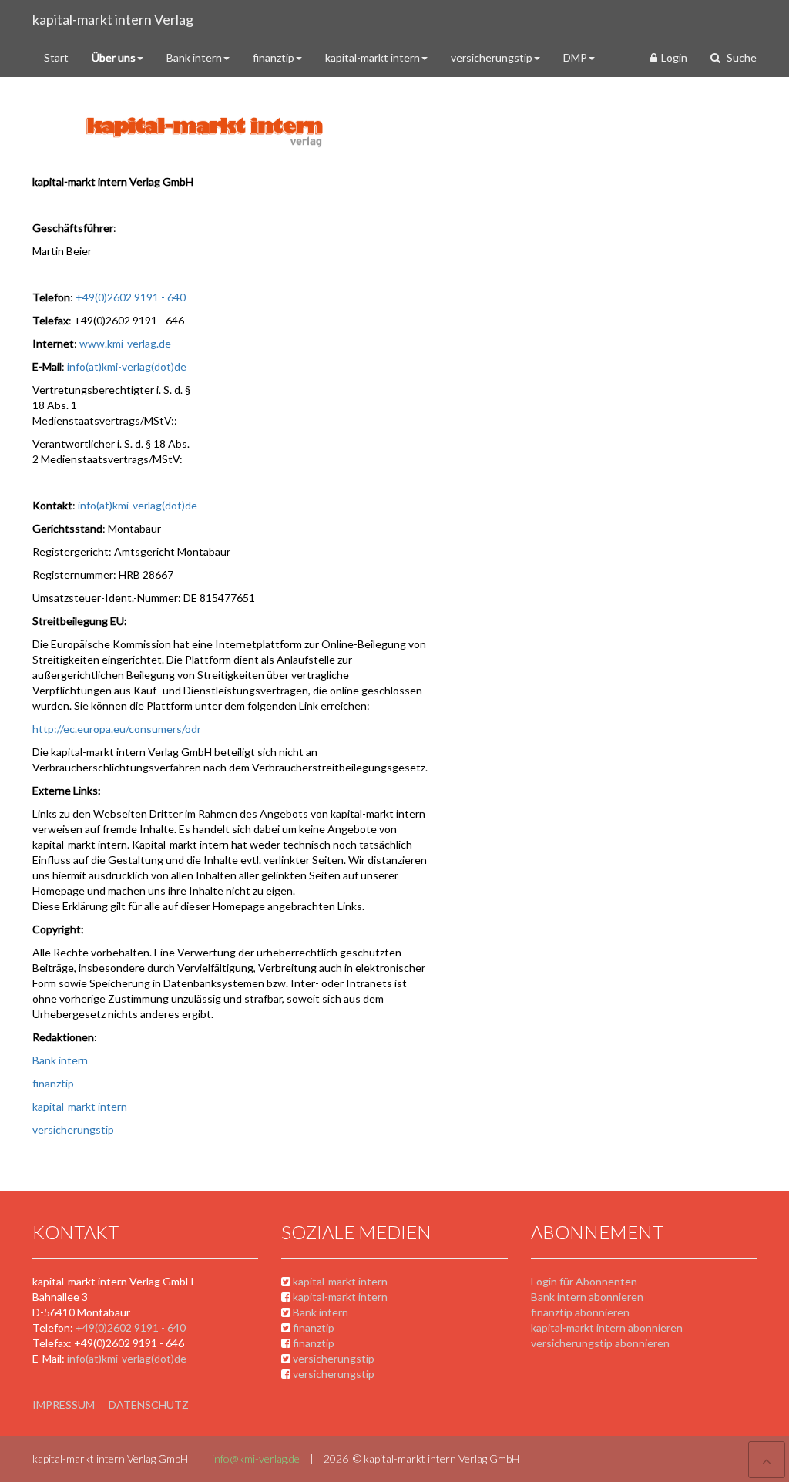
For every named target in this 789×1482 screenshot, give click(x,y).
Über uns (114, 57)
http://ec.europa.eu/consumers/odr (116, 728)
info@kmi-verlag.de (256, 1458)
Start (56, 57)
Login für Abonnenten (584, 1281)
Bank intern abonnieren (587, 1296)
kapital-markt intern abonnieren (607, 1327)
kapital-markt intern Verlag (112, 19)
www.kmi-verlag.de (125, 343)
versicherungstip (491, 57)
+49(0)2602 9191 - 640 (132, 297)
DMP (575, 57)
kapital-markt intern (372, 57)
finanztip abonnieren (580, 1312)
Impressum (63, 1404)
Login (674, 57)
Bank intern (194, 57)
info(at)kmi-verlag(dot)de (126, 366)
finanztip (273, 57)
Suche (740, 57)
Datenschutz (149, 1404)
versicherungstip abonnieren (600, 1342)
